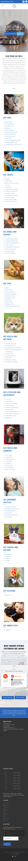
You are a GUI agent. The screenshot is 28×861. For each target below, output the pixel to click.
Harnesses (8, 554)
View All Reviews (8, 697)
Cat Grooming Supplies (9, 501)
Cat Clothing (9, 590)
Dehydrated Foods (11, 142)
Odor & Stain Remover (12, 414)
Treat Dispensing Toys (12, 306)
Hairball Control (10, 346)
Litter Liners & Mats (11, 403)
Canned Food (9, 124)
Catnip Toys (9, 302)
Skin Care (8, 358)
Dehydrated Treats (11, 195)
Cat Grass (8, 187)
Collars (7, 558)
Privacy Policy (14, 852)
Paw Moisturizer (10, 511)
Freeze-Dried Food (11, 132)
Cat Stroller (9, 461)
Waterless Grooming (11, 509)
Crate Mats (8, 457)
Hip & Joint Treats (11, 201)
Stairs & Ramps (10, 469)
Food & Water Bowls (11, 239)
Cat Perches (9, 467)
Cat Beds (8, 463)
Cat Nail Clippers (10, 507)
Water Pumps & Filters (12, 243)
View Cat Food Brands (10, 33)
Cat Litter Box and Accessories (12, 393)
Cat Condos (9, 465)
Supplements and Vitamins (14, 144)
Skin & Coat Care (10, 344)
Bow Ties (8, 595)
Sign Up (7, 844)
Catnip (7, 179)
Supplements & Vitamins (13, 348)
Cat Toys (7, 283)
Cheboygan (13, 658)
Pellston (23, 656)
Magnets (8, 630)
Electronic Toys (10, 298)
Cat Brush (8, 517)
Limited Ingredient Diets (13, 140)
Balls (7, 288)
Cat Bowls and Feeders (10, 233)
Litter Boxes (9, 401)
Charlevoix (23, 658)
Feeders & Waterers (11, 241)
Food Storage (9, 251)
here (13, 666)
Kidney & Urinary (10, 360)
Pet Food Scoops (10, 249)
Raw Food (8, 122)
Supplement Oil (10, 356)
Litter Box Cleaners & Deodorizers (12, 408)
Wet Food (8, 138)
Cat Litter (8, 399)
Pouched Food (10, 136)
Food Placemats (10, 253)
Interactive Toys (10, 296)
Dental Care (9, 354)
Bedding (8, 418)
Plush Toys (8, 290)
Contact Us (20, 33)
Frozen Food (9, 126)
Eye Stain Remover (11, 515)
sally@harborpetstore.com (9, 727)
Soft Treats (8, 181)
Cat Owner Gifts (10, 625)
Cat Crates (8, 455)
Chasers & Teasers (11, 294)
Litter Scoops (9, 405)
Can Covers (9, 245)
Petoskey (17, 656)
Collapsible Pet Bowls (12, 247)
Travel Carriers (10, 459)
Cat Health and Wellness (10, 338)
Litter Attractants (10, 416)
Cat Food (7, 117)
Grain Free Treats (10, 199)
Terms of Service (21, 852)
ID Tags (7, 560)
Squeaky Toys (9, 304)
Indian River (5, 658)
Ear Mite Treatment (11, 362)
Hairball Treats (10, 193)
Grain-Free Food (10, 134)
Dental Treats (9, 197)
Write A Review (20, 697)
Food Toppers (9, 130)
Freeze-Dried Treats (11, 189)
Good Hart (10, 656)
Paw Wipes (8, 513)
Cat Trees (8, 300)
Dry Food (8, 128)
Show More (17, 685)
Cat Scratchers (10, 292)
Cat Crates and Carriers (10, 449)
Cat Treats (8, 174)
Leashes (8, 556)
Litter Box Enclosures (12, 411)
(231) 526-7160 (6, 726)
